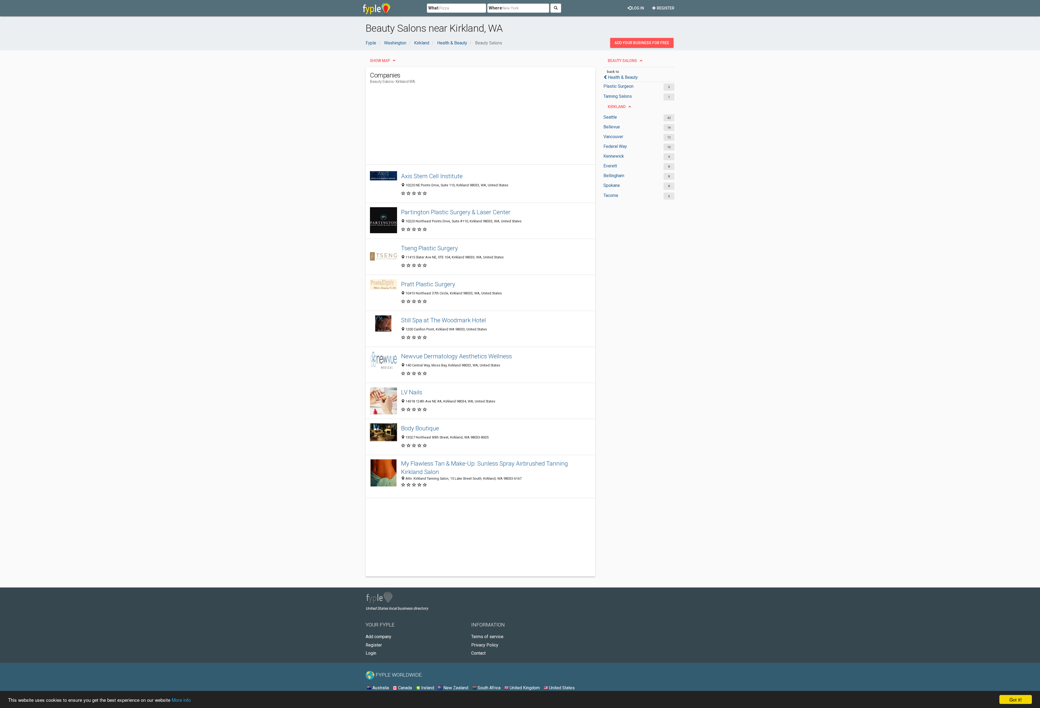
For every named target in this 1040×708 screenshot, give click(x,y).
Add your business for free (642, 43)
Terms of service (487, 636)
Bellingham (613, 175)
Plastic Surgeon (618, 86)
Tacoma (610, 195)
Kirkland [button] (617, 107)
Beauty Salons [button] (622, 61)
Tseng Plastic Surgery (429, 248)
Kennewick (613, 156)
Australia (380, 687)
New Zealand (455, 687)
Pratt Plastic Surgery (428, 284)
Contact (478, 653)
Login (371, 653)
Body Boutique (420, 428)
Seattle (610, 117)
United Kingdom (524, 687)
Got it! (1015, 699)
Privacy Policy (484, 645)
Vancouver (613, 136)
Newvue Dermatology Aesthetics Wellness (456, 356)
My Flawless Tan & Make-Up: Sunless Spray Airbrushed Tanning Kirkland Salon (484, 467)
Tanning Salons (617, 96)
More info (181, 699)
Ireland (427, 687)
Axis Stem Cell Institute (432, 176)
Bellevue (611, 126)
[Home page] (377, 8)
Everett (610, 165)
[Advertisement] (468, 126)
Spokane (611, 185)
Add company (378, 636)
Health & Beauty (623, 77)
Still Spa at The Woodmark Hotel (443, 320)
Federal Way (615, 146)
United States (561, 687)
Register (665, 8)
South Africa (488, 687)
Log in (637, 8)
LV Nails (411, 392)
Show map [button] (380, 61)
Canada (404, 687)
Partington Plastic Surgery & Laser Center (456, 212)
